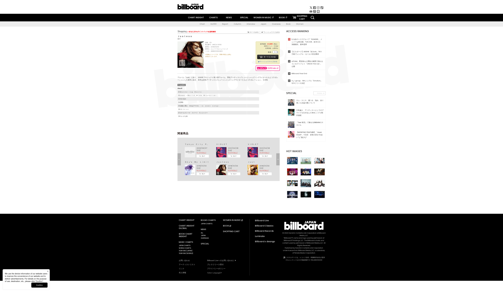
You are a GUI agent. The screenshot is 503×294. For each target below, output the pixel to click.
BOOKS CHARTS (208, 220)
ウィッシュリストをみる (272, 32)
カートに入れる (267, 57)
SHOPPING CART (231, 231)
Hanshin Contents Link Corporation (302, 233)
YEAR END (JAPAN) (185, 251)
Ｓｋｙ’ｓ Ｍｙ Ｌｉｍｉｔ (197, 162)
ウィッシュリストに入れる (268, 61)
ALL (202, 233)
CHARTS (213, 17)
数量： (270, 52)
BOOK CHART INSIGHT (185, 235)
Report (225, 24)
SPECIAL (244, 17)
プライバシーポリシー (216, 269)
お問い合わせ (184, 260)
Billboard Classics (264, 225)
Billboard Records (264, 230)
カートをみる (254, 32)
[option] (228, 159)
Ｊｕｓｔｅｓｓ (222, 162)
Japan (263, 24)
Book (288, 24)
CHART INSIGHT (196, 17)
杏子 (179, 39)
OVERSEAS (205, 238)
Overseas (276, 24)
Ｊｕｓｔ (251, 162)
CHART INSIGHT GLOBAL (187, 227)
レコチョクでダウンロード (268, 68)
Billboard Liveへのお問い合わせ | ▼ (221, 260)
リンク (181, 269)
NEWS (229, 17)
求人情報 (182, 273)
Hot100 (214, 24)
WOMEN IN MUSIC (262, 17)
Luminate (260, 236)
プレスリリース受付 (215, 264)
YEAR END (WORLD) (186, 253)
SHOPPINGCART (302, 17)
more (319, 93)
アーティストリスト (187, 264)
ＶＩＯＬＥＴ (221, 144)
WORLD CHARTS (185, 248)
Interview (251, 24)
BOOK (282, 17)
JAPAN (203, 235)
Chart (202, 24)
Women (300, 24)
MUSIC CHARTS (186, 242)
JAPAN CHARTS (184, 245)
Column (237, 24)
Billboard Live (262, 220)
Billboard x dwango (265, 241)
